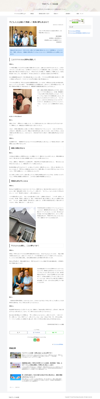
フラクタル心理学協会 (74, 31)
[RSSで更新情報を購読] (38, 340)
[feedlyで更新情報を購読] (35, 340)
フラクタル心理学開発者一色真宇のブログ (79, 33)
